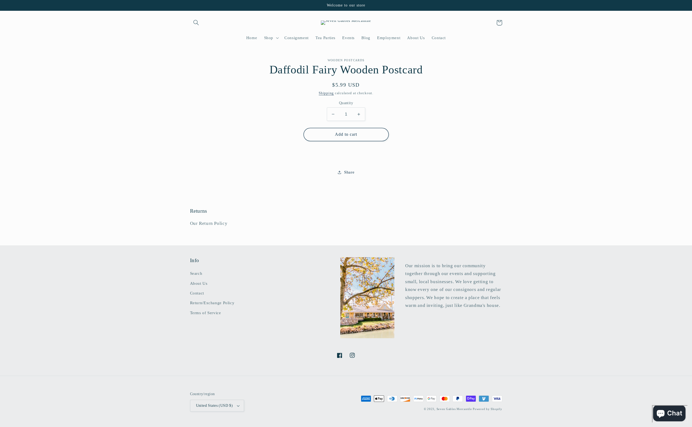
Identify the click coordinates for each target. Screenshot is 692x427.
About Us (199, 283)
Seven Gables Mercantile (454, 409)
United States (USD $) (214, 406)
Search (196, 273)
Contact (197, 293)
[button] (196, 22)
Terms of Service (205, 313)
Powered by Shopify (487, 409)
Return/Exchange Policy (212, 303)
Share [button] (349, 172)
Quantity (346, 103)
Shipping (326, 93)
